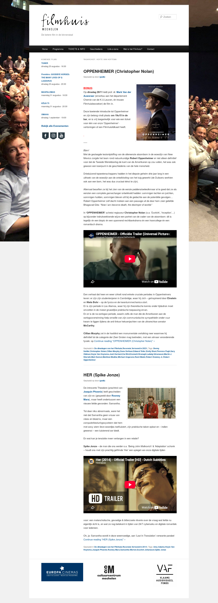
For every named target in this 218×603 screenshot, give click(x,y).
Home (45, 48)
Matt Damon (96, 356)
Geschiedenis (96, 48)
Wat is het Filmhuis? (132, 48)
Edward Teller (139, 351)
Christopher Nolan (98, 351)
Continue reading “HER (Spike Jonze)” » (104, 539)
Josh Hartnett (115, 354)
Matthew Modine (110, 356)
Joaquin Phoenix (99, 549)
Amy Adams (159, 546)
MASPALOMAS (48, 92)
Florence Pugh (163, 351)
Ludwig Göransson (155, 354)
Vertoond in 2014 (139, 546)
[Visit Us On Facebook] (45, 138)
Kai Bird (126, 354)
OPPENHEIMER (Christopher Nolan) (118, 71)
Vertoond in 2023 (139, 348)
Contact (150, 48)
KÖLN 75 (45, 103)
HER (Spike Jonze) (101, 375)
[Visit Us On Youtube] (61, 138)
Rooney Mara (114, 549)
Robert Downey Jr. (154, 356)
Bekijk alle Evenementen (54, 126)
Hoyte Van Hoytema (100, 354)
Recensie (127, 348)
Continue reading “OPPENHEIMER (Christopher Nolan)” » (124, 341)
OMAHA (45, 114)
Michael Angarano (126, 356)
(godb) (102, 76)
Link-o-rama (113, 48)
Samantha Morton (128, 549)
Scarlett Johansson (146, 549)
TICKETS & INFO (76, 48)
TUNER (44, 63)
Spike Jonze (160, 549)
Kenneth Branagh (138, 354)
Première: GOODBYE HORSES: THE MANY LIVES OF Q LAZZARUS (55, 77)
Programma (58, 48)
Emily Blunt (151, 351)
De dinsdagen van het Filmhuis (108, 348)
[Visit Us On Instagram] (53, 138)
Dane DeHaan (126, 351)
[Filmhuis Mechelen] (65, 30)
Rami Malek (140, 356)
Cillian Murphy (113, 351)
